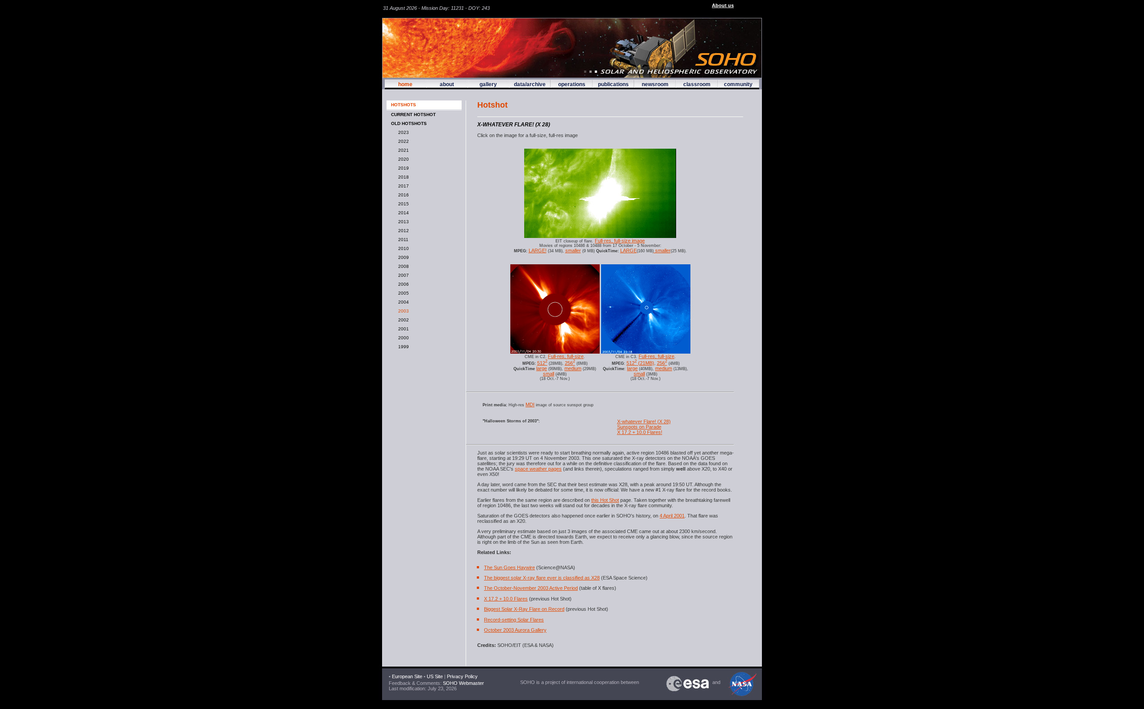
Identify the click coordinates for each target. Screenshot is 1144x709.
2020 (402, 159)
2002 (402, 319)
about (447, 84)
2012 (402, 230)
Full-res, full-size (566, 356)
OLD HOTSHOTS (409, 123)
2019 (402, 168)
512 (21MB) (640, 363)
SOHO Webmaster (463, 683)
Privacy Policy (462, 676)
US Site (435, 676)
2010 (402, 248)
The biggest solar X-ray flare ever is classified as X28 (542, 577)
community (738, 84)
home (405, 84)
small (548, 373)
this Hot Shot (605, 500)
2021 (402, 150)
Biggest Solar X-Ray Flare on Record (524, 609)
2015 (402, 203)
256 (570, 363)
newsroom (655, 84)
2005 (402, 293)
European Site (407, 676)
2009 (402, 257)
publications (613, 84)
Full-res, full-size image (620, 240)
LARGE (628, 250)
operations (571, 84)
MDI (530, 404)
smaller (573, 250)
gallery (488, 84)
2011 (401, 239)
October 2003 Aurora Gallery (515, 630)
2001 (402, 328)
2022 (402, 141)
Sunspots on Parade (639, 427)
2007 (402, 275)
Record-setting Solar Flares (514, 619)
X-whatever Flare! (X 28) (644, 421)
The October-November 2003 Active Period (531, 588)
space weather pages (538, 468)
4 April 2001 (672, 515)
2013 (402, 221)
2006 (402, 284)
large (541, 368)
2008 (402, 266)
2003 (402, 311)
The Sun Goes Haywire (509, 567)
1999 (402, 346)
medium (572, 368)
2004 (402, 302)
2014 (402, 212)
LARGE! (538, 250)
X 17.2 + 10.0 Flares (506, 598)
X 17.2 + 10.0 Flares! (639, 432)
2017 (402, 186)
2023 (402, 132)
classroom (697, 84)
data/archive (530, 84)
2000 (402, 337)
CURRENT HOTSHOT (413, 114)
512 (542, 363)
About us (723, 5)
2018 (402, 177)
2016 (402, 194)
